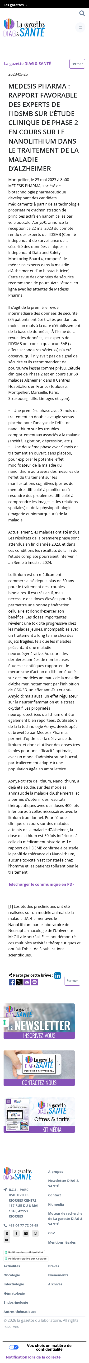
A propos (55, 1171)
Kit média (56, 1204)
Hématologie (14, 1293)
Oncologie (12, 1275)
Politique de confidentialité (25, 1252)
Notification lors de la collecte (33, 1357)
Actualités (12, 1266)
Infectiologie (14, 1284)
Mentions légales (62, 1242)
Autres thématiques (20, 1311)
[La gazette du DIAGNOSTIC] (24, 28)
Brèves (53, 1266)
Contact (54, 1195)
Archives (55, 1284)
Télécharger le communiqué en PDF (41, 884)
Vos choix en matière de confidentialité (49, 1347)
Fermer (77, 63)
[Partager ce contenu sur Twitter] (19, 981)
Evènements (58, 1275)
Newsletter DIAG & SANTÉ (63, 1183)
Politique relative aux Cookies (27, 1258)
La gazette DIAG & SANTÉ (27, 63)
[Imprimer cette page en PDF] (34, 981)
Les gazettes (14, 5)
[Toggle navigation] (80, 27)
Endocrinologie (16, 1302)
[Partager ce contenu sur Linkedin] (57, 975)
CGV (51, 1233)
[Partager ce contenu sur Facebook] (12, 981)
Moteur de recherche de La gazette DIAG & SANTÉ (65, 1218)
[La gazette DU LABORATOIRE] (18, 1173)
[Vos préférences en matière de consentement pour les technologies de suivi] (4, 1022)
